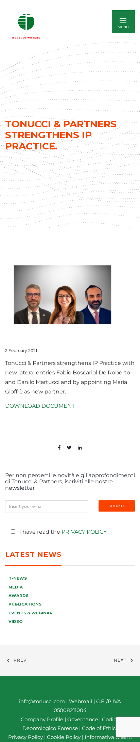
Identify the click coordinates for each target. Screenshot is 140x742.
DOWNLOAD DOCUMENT (40, 406)
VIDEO (15, 621)
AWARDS (18, 595)
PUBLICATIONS (24, 604)
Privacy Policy (84, 532)
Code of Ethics (100, 728)
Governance (83, 719)
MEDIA (15, 587)
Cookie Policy (64, 737)
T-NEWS (17, 578)
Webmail (80, 701)
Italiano (73, 26)
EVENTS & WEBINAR (30, 613)
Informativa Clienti (107, 737)
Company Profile (42, 719)
